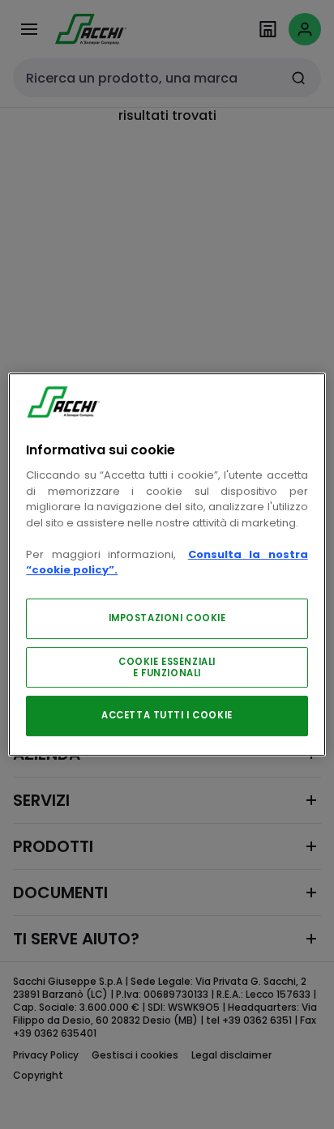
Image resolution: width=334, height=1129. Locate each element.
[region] (166, 564)
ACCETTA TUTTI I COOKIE (167, 715)
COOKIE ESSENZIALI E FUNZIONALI (167, 667)
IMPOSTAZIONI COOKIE (167, 617)
